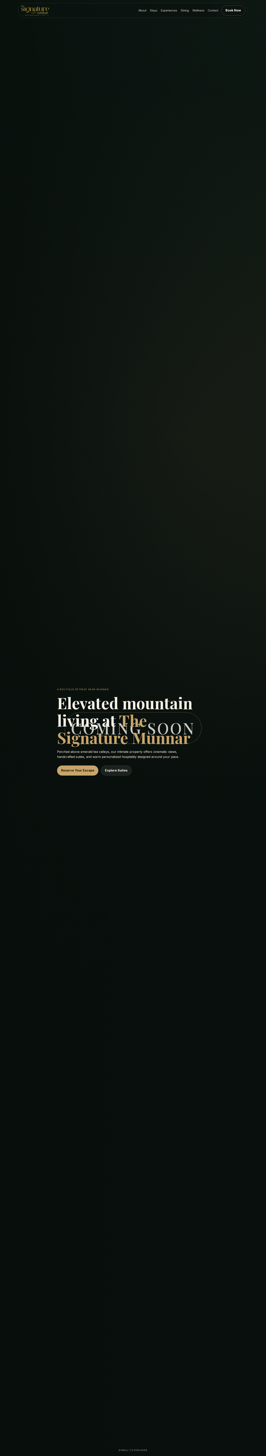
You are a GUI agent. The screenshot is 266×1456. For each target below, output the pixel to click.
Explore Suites (116, 770)
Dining (185, 10)
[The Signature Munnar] (35, 10)
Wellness (198, 10)
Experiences (169, 10)
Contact (213, 10)
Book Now (233, 10)
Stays (153, 10)
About (142, 10)
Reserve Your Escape (77, 770)
